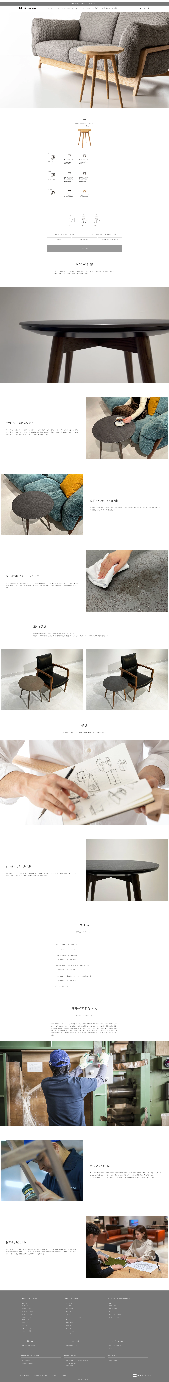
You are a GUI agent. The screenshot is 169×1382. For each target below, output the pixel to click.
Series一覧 (68, 1333)
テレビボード (25, 1319)
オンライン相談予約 (71, 1363)
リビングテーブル (26, 1317)
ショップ (111, 1348)
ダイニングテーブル (27, 1314)
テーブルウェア (26, 1325)
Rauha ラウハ (69, 1325)
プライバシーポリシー (24, 1375)
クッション (25, 1322)
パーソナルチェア (26, 1308)
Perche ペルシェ (70, 1322)
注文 (110, 1303)
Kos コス (68, 1328)
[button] (52, 8)
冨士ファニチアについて (115, 1345)
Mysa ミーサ (69, 1314)
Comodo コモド (70, 1331)
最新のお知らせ (113, 1360)
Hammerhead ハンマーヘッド (73, 1317)
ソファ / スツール (26, 1303)
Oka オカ (68, 1319)
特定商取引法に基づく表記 (40, 1375)
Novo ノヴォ (69, 1311)
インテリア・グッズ (27, 1328)
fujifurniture (82, 1379)
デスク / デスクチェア (27, 1311)
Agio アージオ (69, 1308)
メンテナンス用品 (26, 1331)
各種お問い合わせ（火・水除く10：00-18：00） (77, 1360)
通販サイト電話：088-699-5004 (73, 1366)
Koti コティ (69, 1303)
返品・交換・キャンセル (115, 1314)
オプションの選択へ (84, 248)
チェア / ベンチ (26, 1305)
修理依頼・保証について (28, 1363)
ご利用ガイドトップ (114, 1317)
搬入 (110, 1311)
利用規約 (54, 1375)
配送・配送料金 (113, 1308)
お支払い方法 (112, 1305)
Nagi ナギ (68, 1305)
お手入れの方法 (26, 1360)
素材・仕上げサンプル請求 (28, 1345)
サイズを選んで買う (158, 1368)
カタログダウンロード (71, 1345)
